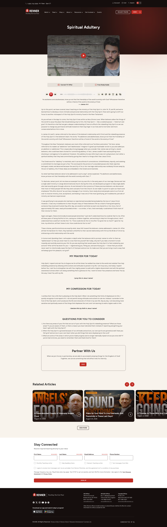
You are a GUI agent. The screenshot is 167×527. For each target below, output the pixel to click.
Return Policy (64, 522)
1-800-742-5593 (32, 4)
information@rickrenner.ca (125, 501)
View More (83, 428)
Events (99, 12)
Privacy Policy (55, 522)
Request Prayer (123, 12)
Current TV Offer (66, 85)
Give (135, 12)
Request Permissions (76, 522)
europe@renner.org (106, 501)
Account (117, 3)
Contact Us (87, 522)
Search (132, 3)
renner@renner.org (89, 501)
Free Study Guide (103, 85)
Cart (125, 3)
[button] (83, 55)
